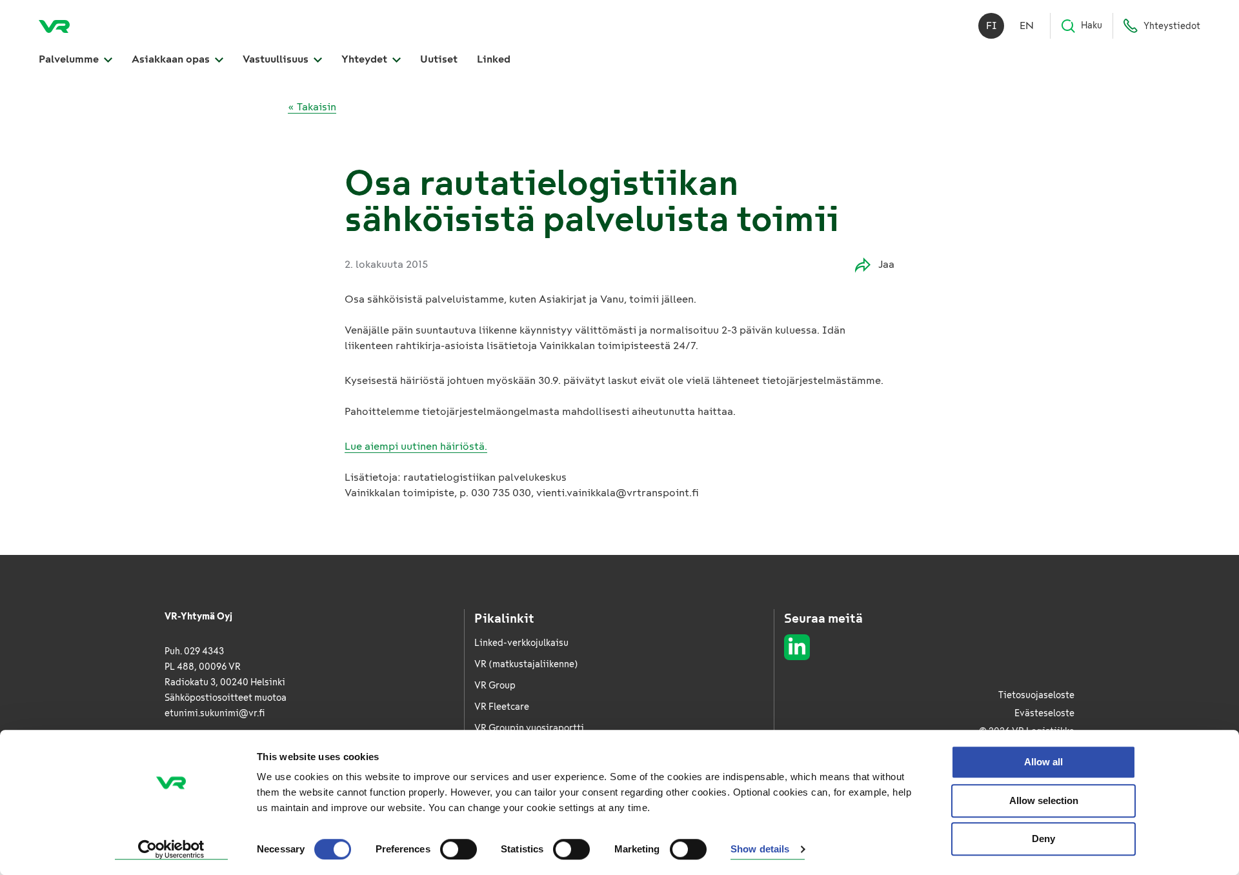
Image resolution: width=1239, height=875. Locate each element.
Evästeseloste (1044, 713)
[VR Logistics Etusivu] (54, 26)
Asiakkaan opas (172, 59)
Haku (1091, 25)
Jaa (886, 264)
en (1027, 25)
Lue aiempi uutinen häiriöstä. (416, 446)
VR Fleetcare (501, 706)
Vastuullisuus (277, 59)
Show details (759, 849)
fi (991, 25)
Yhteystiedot (1171, 26)
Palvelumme (70, 59)
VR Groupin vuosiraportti (529, 728)
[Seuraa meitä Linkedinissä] (797, 647)
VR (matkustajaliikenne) (526, 664)
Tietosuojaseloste (1036, 695)
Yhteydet (365, 59)
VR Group (495, 685)
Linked (493, 59)
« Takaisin (312, 107)
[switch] (458, 849)
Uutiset (439, 59)
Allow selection (1043, 800)
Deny (1043, 838)
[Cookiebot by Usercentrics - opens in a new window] (171, 850)
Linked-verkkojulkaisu (521, 643)
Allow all (1043, 761)
